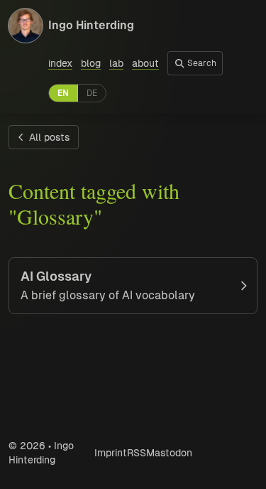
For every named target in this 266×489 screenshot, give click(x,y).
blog (91, 63)
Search (200, 63)
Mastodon (169, 452)
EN (63, 93)
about (145, 63)
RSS (136, 452)
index (60, 63)
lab (116, 63)
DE (92, 93)
